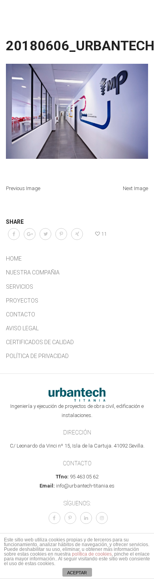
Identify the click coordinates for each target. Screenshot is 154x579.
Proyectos (22, 300)
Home (14, 258)
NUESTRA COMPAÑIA (33, 272)
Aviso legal (22, 328)
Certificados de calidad (40, 342)
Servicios (19, 287)
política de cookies (92, 554)
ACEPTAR (77, 572)
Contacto (20, 314)
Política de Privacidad (37, 356)
